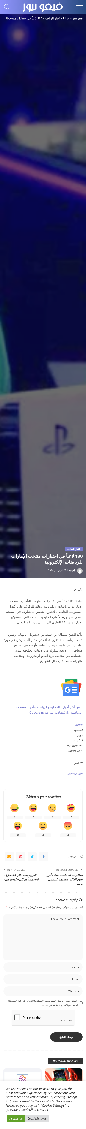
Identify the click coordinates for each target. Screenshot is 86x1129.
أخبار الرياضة (73, 549)
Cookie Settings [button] (37, 1118)
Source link (75, 774)
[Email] (9, 856)
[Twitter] (32, 856)
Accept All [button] (16, 1118)
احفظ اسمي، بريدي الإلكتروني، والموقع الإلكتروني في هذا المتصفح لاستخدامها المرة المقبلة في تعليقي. (43, 1003)
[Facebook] (43, 856)
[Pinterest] (20, 856)
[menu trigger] (77, 7)
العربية (72, 570)
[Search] (8, 7)
